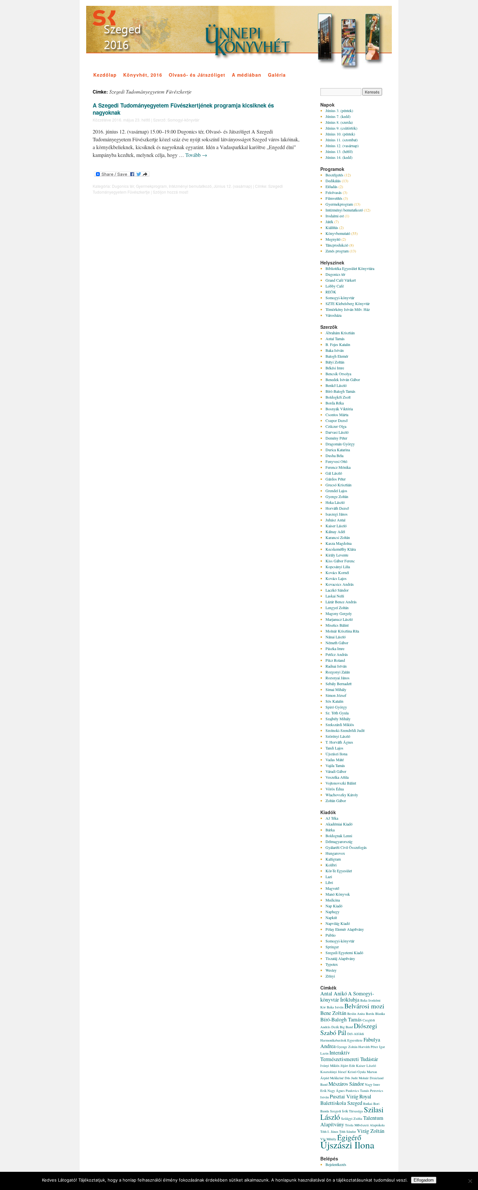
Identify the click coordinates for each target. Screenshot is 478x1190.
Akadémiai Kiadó (338, 823)
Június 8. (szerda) (339, 122)
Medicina (332, 899)
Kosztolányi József (333, 1071)
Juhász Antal (335, 519)
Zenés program (337, 250)
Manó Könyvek (337, 894)
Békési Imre (334, 367)
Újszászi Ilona (336, 753)
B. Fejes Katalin (337, 344)
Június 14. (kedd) (338, 157)
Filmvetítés (333, 198)
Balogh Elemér (336, 356)
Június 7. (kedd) (338, 116)
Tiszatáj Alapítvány (340, 958)
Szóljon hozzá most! (170, 192)
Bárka (330, 829)
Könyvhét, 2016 (142, 74)
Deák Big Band (342, 1027)
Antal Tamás (335, 338)
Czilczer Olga (335, 426)
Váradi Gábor (335, 771)
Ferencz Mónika (338, 467)
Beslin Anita (356, 1013)
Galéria (277, 74)
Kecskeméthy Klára (340, 549)
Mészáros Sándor (346, 1083)
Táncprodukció (336, 245)
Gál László (333, 473)
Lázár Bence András (341, 601)
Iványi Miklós (329, 1065)
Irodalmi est (334, 215)
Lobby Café (334, 285)
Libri (329, 882)
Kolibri (331, 864)
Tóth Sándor (347, 1131)
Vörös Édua (334, 788)
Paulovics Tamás (357, 1090)
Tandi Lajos (334, 747)
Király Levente (336, 554)
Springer (332, 946)
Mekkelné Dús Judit (344, 1078)
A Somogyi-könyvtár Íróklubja (347, 996)
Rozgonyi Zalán (337, 671)
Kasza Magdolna (338, 543)
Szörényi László (337, 736)
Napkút (331, 917)
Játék (329, 221)
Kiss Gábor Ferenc (340, 560)
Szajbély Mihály (338, 718)
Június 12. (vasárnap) (233, 186)
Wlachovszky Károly (341, 794)
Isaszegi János (336, 514)
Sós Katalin (334, 701)
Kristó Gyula (357, 1071)
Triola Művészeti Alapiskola (365, 1125)
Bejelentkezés (335, 1164)
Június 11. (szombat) (341, 139)
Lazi (328, 876)
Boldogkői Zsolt (338, 397)
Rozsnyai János (337, 677)
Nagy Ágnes (336, 1090)
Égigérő (349, 1137)
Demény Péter (336, 438)
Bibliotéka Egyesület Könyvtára (349, 268)
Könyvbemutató (337, 233)
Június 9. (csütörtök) (341, 128)
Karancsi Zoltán (337, 537)
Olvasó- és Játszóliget (197, 74)
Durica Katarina (337, 449)
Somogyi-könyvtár (183, 119)
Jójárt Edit (347, 1065)
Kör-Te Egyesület (338, 870)
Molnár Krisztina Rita (342, 630)
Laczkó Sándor (337, 590)
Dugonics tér (123, 186)
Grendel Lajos (336, 490)
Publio (330, 935)
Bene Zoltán (333, 1013)
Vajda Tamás (335, 765)
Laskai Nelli (334, 595)
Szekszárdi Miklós (339, 724)
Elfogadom (424, 1180)
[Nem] (470, 1181)
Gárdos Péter (335, 478)
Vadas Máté (334, 759)
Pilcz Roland (335, 660)
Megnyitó (332, 239)
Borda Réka (334, 402)
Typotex (331, 964)
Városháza (333, 315)
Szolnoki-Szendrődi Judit (345, 730)
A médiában (246, 74)
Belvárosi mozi (364, 1006)
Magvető (332, 888)
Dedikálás (333, 180)
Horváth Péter (368, 1046)
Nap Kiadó (333, 905)
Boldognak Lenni (338, 835)
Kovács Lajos (336, 578)
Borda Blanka (375, 1013)
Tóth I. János (329, 1131)
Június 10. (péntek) (340, 133)
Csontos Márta (336, 414)
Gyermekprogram (151, 186)
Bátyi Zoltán (334, 362)
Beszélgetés (334, 174)
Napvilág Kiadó (337, 923)
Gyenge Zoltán (336, 496)
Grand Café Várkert (340, 280)
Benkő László (336, 385)
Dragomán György (340, 443)
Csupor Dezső (336, 420)
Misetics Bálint (337, 625)
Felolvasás (333, 192)
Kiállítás (331, 227)
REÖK (330, 291)
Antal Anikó (333, 993)
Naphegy (332, 911)
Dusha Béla (334, 455)
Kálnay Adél (335, 531)
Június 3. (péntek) (339, 110)
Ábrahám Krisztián (340, 332)
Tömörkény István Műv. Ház (347, 309)
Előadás (331, 186)
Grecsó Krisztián (338, 484)
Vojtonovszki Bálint (340, 783)
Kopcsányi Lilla (337, 566)
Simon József (335, 695)
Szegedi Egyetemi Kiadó (344, 952)
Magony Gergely (338, 613)
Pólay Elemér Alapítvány (344, 929)
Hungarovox (335, 853)
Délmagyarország (338, 841)
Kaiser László (336, 525)
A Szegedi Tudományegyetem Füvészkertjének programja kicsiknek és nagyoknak (183, 108)
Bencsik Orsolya (338, 373)
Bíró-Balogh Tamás (340, 391)
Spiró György (336, 707)
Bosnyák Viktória (339, 408)
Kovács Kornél (337, 572)
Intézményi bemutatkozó (190, 186)
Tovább (196, 154)
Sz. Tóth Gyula (337, 712)
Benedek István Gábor (342, 379)
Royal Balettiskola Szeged (345, 1100)
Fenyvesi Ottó (336, 461)
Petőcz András (336, 654)
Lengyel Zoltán (337, 607)
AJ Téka (331, 818)
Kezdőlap (105, 74)
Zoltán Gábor (335, 800)
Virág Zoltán (370, 1130)
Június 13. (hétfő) (339, 151)
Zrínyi (330, 976)
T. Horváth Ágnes (339, 742)
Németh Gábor (336, 642)
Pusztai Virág (344, 1096)
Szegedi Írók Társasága (346, 1111)
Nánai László (335, 636)
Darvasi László (337, 432)
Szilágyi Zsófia (351, 1118)
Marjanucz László (339, 619)
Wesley (331, 970)
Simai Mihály (335, 689)
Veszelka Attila (337, 777)
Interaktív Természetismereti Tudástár (349, 1056)
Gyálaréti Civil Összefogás (346, 847)
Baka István (334, 350)
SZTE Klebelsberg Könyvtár (347, 303)
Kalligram (333, 859)
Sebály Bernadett (338, 683)
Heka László (335, 502)
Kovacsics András (339, 584)
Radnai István (336, 666)
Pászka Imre (334, 648)
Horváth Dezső (337, 508)
